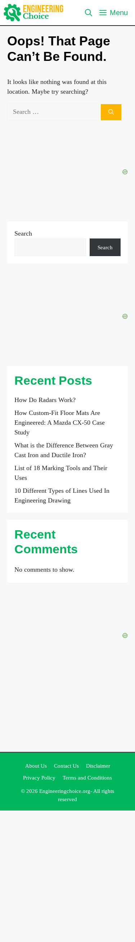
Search (23, 233)
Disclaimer (98, 766)
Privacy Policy (39, 778)
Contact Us (66, 766)
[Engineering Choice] (34, 12)
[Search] (111, 112)
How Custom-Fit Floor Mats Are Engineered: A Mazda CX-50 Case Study (59, 422)
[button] (88, 12)
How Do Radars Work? (45, 399)
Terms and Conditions (87, 778)
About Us (36, 766)
